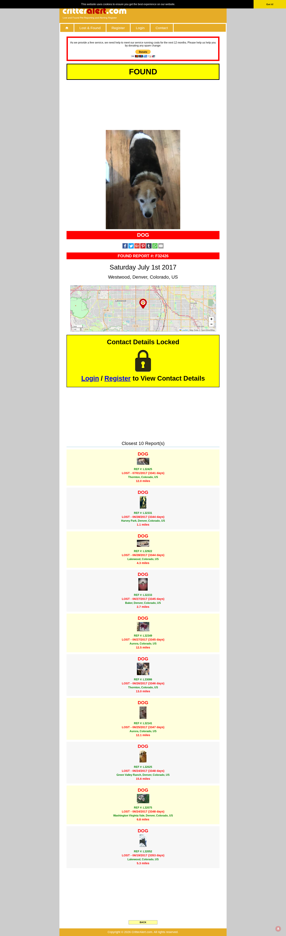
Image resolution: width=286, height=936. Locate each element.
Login (140, 28)
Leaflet (184, 330)
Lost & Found (90, 28)
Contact (162, 28)
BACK (143, 922)
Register (118, 28)
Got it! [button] (269, 4)
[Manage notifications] (278, 928)
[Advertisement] (185, 11)
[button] (143, 304)
